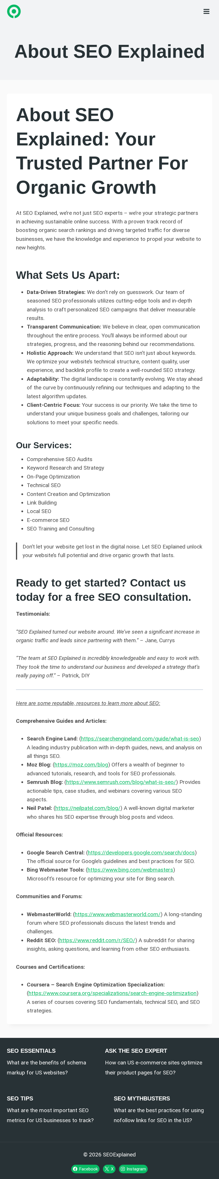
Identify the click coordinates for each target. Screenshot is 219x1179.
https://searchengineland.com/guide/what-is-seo (140, 738)
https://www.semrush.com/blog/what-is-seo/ (121, 782)
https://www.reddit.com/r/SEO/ (97, 940)
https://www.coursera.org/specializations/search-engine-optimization (112, 993)
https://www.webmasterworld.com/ (118, 914)
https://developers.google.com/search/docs (141, 852)
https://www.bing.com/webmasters (130, 869)
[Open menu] (206, 11)
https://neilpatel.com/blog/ (87, 808)
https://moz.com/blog (81, 764)
